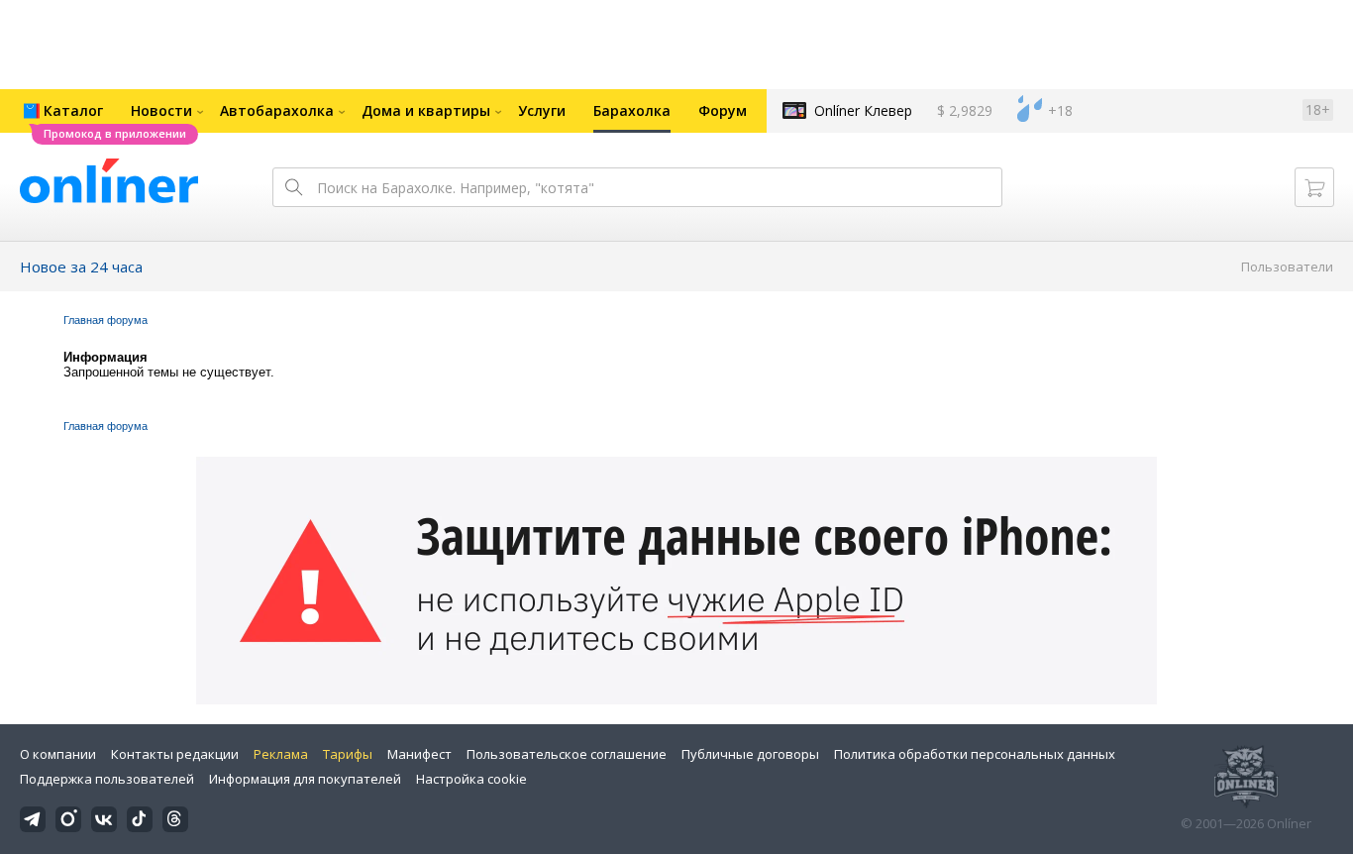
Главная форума (105, 320)
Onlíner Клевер (863, 110)
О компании (58, 754)
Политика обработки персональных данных (974, 754)
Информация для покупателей (305, 779)
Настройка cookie (471, 779)
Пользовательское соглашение (567, 754)
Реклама (281, 754)
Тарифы (347, 754)
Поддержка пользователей (107, 779)
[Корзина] (1314, 187)
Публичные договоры (750, 754)
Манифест (419, 754)
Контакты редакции (175, 754)
